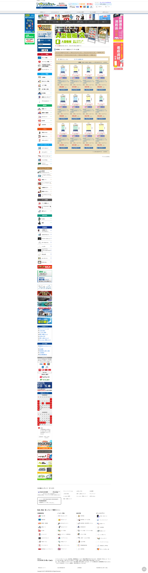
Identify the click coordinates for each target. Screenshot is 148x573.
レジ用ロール (103, 534)
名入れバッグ (64, 519)
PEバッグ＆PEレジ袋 (104, 549)
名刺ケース (102, 523)
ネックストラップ (103, 519)
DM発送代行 (83, 527)
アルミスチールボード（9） (90, 52)
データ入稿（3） (59, 55)
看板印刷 (43, 519)
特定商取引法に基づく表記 (102, 567)
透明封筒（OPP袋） (104, 545)
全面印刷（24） (100, 52)
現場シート (43, 527)
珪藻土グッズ (64, 541)
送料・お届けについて (44, 338)
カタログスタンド (45, 537)
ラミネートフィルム (104, 541)
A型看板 (65, 25)
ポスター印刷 (83, 534)
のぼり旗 (43, 515)
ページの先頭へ (106, 156)
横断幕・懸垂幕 (44, 523)
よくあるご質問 (43, 332)
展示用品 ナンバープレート (47, 549)
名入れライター (64, 527)
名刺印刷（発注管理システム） (86, 523)
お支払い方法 (42, 336)
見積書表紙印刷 (83, 545)
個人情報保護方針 (43, 354)
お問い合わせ (92, 496)
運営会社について (42, 567)
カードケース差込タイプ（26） (62, 52)
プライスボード (44, 545)
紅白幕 (42, 530)
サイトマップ (92, 493)
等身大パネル (44, 541)
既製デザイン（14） (64, 59)
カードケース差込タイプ (72, 25)
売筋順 (83, 62)
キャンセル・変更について (45, 340)
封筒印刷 (82, 515)
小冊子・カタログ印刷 (85, 537)
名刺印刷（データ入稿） (85, 519)
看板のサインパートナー (59, 25)
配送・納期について (44, 334)
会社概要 (41, 349)
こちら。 (52, 502)
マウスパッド (64, 548)
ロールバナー (44, 534)
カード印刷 (63, 530)
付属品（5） (93, 55)
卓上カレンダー (64, 515)
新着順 (86, 62)
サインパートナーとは (44, 328)
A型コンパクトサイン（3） (76, 52)
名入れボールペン (64, 523)
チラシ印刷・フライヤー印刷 (86, 530)
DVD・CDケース (103, 516)
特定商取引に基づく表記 (45, 350)
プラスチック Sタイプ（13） (71, 55)
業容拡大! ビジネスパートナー (45, 346)
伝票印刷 (82, 549)
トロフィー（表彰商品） (66, 534)
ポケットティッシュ (65, 545)
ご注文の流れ (42, 330)
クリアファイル (64, 537)
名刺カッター (103, 530)
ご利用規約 (42, 352)
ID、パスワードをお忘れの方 (105, 2)
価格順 (90, 62)
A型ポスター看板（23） (84, 55)
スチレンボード (103, 538)
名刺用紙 (102, 527)
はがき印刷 (82, 541)
